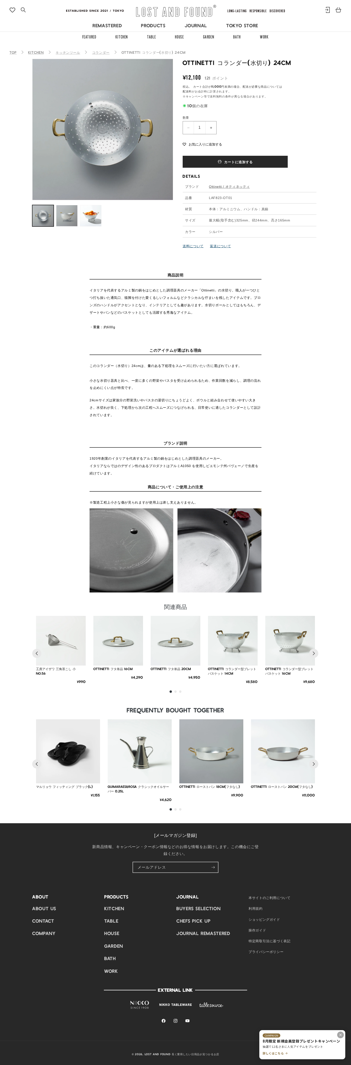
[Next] (313, 653)
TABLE (151, 36)
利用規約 (256, 908)
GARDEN (208, 36)
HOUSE (179, 36)
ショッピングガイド (264, 919)
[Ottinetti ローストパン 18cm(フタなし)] (211, 751)
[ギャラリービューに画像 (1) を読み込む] (43, 215)
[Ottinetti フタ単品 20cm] (175, 641)
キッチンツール (68, 52)
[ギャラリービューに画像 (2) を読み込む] (67, 215)
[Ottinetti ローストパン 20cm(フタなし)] (283, 751)
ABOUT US (44, 908)
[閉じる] (340, 1035)
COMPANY (44, 933)
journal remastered (203, 933)
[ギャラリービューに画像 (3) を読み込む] (90, 215)
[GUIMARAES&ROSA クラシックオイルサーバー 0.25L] (140, 751)
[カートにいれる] (78, 658)
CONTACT (43, 921)
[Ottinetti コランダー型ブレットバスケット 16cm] (290, 641)
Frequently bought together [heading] (175, 710)
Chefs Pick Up (193, 921)
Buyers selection (198, 908)
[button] (202, 144)
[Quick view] (78, 646)
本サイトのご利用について (270, 897)
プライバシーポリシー (266, 951)
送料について (193, 245)
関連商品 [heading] (175, 606)
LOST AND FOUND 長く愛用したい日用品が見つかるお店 (182, 1054)
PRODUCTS (153, 25)
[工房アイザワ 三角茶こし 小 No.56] (61, 641)
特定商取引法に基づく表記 (270, 940)
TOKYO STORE (242, 25)
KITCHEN (122, 36)
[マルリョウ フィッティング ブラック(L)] (68, 751)
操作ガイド (257, 930)
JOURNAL (196, 25)
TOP (13, 52)
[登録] (213, 867)
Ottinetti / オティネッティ (229, 186)
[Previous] (36, 653)
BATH (237, 36)
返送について (220, 245)
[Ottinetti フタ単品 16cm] (118, 641)
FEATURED (89, 36)
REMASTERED (107, 25)
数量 (186, 117)
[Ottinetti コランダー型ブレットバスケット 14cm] (233, 641)
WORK (264, 36)
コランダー (101, 52)
